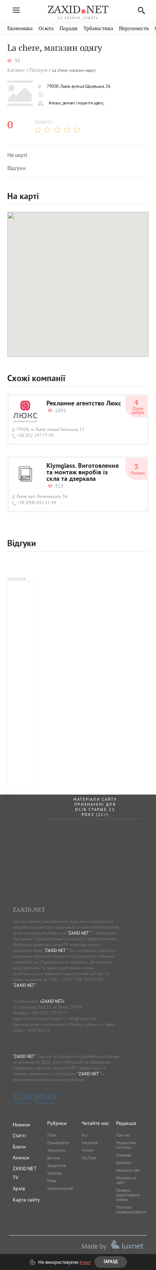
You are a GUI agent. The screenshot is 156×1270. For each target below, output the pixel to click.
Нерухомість (134, 28)
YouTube (89, 1157)
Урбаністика (98, 28)
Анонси (21, 1157)
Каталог (16, 70)
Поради (68, 28)
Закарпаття (56, 1165)
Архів (19, 1188)
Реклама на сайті (126, 1180)
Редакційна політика (126, 1145)
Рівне (52, 1180)
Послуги (38, 70)
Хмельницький (60, 1188)
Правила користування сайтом (127, 1195)
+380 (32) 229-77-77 (49, 1012)
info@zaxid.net (81, 1018)
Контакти (123, 1162)
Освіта (46, 28)
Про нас (123, 1135)
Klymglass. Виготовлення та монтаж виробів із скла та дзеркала (82, 473)
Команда (123, 1155)
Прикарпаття (58, 1142)
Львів (51, 1135)
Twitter (88, 1150)
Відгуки (16, 168)
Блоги (19, 1146)
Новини (21, 1124)
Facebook (90, 1142)
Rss (85, 1135)
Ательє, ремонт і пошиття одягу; (76, 103)
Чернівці (54, 1173)
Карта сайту (26, 1199)
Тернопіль (56, 1150)
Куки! (85, 1262)
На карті (17, 155)
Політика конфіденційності (131, 1210)
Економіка (20, 28)
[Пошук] (139, 10)
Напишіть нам (128, 1170)
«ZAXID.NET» (52, 1001)
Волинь (53, 1157)
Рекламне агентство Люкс (83, 404)
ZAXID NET (78, 9)
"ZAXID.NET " (79, 933)
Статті (19, 1135)
